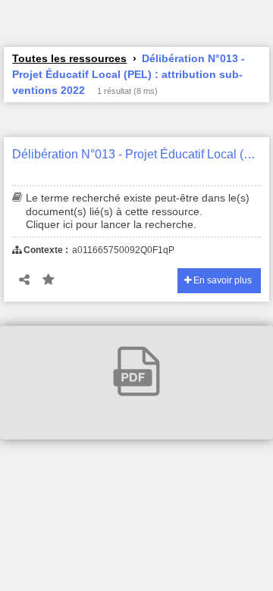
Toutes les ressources (69, 58)
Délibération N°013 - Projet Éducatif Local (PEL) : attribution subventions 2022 (136, 154)
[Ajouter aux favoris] (48, 280)
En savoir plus (221, 280)
